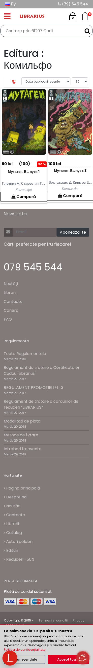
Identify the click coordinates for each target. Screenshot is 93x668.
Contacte (13, 301)
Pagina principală (22, 488)
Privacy (78, 620)
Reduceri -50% (19, 559)
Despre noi (16, 497)
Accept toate (68, 659)
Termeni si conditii (53, 620)
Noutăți (11, 284)
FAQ (8, 319)
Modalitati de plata (22, 421)
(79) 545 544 (74, 4)
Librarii (10, 292)
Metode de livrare (21, 435)
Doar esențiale (24, 659)
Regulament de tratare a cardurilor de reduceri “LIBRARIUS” (41, 404)
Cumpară (25, 197)
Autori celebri (18, 541)
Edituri (11, 550)
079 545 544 (33, 267)
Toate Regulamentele (25, 353)
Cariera (11, 310)
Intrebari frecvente (22, 449)
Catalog (13, 532)
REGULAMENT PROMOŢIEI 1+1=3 (33, 387)
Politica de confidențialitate (24, 649)
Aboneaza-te (73, 232)
